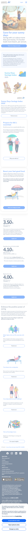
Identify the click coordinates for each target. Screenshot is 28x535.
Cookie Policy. (18, 516)
